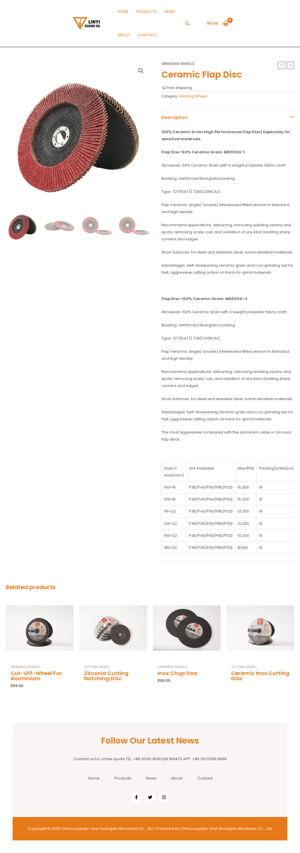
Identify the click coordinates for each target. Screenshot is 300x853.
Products (122, 778)
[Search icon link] (187, 24)
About (177, 778)
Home (94, 778)
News (151, 778)
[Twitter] (150, 797)
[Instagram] (164, 797)
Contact (204, 778)
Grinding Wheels (178, 63)
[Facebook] (136, 797)
